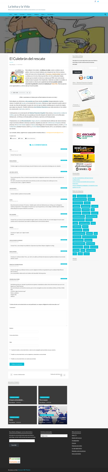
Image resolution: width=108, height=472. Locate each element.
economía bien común (78, 216)
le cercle (86, 230)
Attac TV (74, 435)
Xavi (11, 149)
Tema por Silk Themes (24, 470)
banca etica (91, 199)
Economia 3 (94, 213)
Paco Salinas (13, 214)
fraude (93, 223)
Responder (63, 160)
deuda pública (86, 213)
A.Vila (11, 199)
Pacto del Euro (77, 236)
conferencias (85, 209)
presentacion (88, 240)
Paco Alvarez (13, 64)
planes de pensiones (78, 240)
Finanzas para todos (77, 445)
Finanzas (29, 14)
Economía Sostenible (91, 216)
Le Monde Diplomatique (78, 233)
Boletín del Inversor (77, 438)
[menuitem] (10, 14)
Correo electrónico (14, 335)
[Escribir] (84, 77)
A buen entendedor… (16, 400)
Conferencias (76, 209)
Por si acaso (43, 400)
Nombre (11, 328)
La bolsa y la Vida (19, 6)
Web (11, 342)
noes (95, 233)
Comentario (13, 307)
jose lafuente (13, 188)
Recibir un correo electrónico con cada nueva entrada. (23, 358)
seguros (87, 247)
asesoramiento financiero (79, 199)
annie (89, 196)
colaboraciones (86, 206)
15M (74, 196)
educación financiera (78, 219)
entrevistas (89, 219)
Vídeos (42, 14)
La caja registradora (77, 448)
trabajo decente (91, 250)
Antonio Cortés (14, 172)
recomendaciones (77, 247)
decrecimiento (76, 213)
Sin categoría (94, 247)
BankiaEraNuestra (77, 202)
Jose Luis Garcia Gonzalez (16, 240)
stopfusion (76, 250)
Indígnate (36, 14)
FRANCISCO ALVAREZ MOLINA (16, 264)
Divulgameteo (75, 440)
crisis (92, 209)
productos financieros (78, 243)
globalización (76, 226)
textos (82, 250)
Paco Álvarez (50, 14)
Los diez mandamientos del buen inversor (83, 178)
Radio (15, 14)
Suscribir (14, 445)
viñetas (80, 253)
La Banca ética (76, 179)
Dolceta (74, 443)
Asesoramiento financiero (47, 415)
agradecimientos (82, 196)
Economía (22, 14)
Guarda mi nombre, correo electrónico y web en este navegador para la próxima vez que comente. (33, 350)
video (74, 253)
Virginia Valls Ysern (14, 279)
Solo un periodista (76, 453)
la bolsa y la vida (77, 230)
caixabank (87, 202)
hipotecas (85, 226)
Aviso (11, 420)
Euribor (75, 223)
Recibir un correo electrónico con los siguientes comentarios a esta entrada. (28, 354)
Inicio (10, 14)
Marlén (11, 227)
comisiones (94, 206)
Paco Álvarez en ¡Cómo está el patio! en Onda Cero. (52, 419)
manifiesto (89, 233)
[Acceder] (88, 77)
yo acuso (86, 253)
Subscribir (77, 72)
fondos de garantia (84, 223)
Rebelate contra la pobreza (79, 451)
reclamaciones (90, 243)
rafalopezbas (13, 160)
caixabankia (76, 206)
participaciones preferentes (89, 236)
